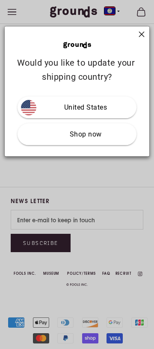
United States (85, 108)
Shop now (86, 135)
